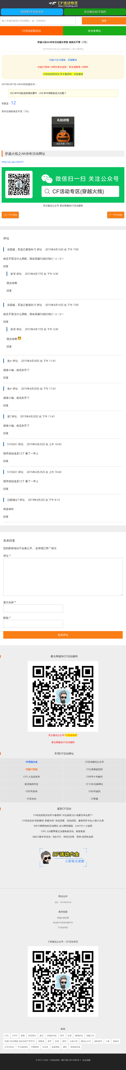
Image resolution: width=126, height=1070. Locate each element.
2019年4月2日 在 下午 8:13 (44, 500)
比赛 (70, 1035)
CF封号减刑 (94, 791)
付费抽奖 (35, 1046)
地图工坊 (90, 1035)
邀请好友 (79, 1035)
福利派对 (98, 1041)
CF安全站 (31, 798)
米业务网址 (94, 31)
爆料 (65, 1046)
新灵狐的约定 (31, 784)
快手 (62, 1035)
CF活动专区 (63, 4)
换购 (23, 1035)
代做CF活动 (32, 769)
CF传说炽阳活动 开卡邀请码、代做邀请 (63, 74)
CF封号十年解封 (94, 776)
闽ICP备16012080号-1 (71, 1060)
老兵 (41, 1035)
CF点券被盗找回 (94, 769)
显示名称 (9, 602)
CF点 (6, 1035)
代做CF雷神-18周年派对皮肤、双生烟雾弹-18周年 (63, 66)
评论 (7, 556)
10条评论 (79, 49)
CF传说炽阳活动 (31, 31)
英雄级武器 (75, 1046)
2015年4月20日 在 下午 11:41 (38, 361)
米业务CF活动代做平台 (63, 922)
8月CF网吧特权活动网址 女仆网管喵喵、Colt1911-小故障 (63, 825)
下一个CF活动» (116, 215)
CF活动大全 (32, 761)
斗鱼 (108, 1041)
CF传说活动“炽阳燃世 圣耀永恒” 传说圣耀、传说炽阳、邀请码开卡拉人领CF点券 (63, 820)
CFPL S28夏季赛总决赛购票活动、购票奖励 (63, 831)
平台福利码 (23, 1046)
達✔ (9, 361)
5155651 (12, 444)
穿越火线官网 (63, 917)
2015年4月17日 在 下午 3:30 (41, 274)
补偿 (57, 1041)
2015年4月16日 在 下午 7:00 (61, 249)
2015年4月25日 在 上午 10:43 (44, 444)
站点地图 (86, 1060)
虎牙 (50, 1041)
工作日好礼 (9, 1046)
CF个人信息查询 (31, 776)
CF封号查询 (31, 791)
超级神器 (56, 1046)
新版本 (116, 1041)
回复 (6, 266)
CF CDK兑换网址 (94, 784)
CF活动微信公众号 (94, 761)
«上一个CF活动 (10, 215)
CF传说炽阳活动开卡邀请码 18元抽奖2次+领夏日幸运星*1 (63, 815)
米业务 (45, 1046)
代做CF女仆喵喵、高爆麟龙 (63, 59)
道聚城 (41, 1041)
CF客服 (94, 798)
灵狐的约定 (52, 1035)
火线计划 (74, 1041)
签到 (64, 1041)
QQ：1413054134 (63, 902)
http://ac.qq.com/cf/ (12, 161)
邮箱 (7, 618)
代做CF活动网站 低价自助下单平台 (19, 1041)
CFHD (14, 1035)
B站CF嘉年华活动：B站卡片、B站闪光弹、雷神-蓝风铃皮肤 (63, 836)
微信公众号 (86, 1041)
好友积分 (32, 1035)
